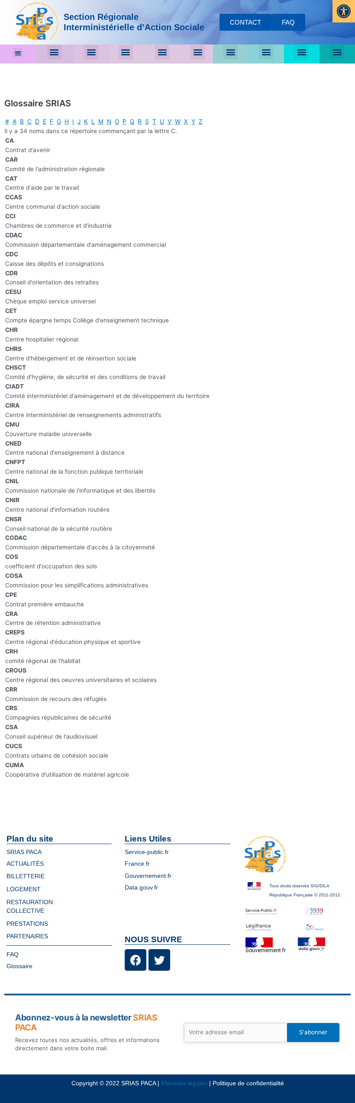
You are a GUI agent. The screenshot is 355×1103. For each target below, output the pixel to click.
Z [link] (201, 121)
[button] (18, 53)
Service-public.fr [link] (147, 852)
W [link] (178, 121)
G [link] (59, 121)
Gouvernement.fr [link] (148, 876)
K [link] (86, 121)
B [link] (22, 121)
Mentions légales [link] (184, 1083)
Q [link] (132, 121)
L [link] (93, 121)
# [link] (7, 121)
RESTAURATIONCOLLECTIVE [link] (29, 906)
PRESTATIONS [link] (27, 924)
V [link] (169, 121)
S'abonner (313, 1032)
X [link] (186, 121)
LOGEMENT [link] (23, 889)
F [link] (51, 121)
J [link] (79, 121)
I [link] (73, 121)
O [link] (117, 121)
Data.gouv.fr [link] (141, 887)
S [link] (147, 121)
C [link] (29, 121)
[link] (343, 11)
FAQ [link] (12, 954)
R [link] (140, 121)
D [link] (37, 121)
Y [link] (193, 121)
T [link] (154, 121)
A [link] (14, 121)
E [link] (44, 121)
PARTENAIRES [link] (27, 936)
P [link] (124, 121)
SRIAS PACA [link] (24, 852)
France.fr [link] (137, 864)
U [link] (162, 121)
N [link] (109, 121)
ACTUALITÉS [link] (25, 864)
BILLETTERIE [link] (25, 876)
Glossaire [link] (19, 966)
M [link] (100, 121)
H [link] (67, 121)
